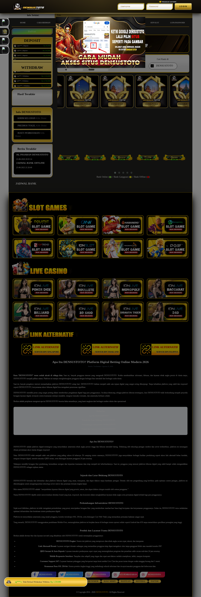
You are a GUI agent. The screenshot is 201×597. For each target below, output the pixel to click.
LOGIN (183, 6)
